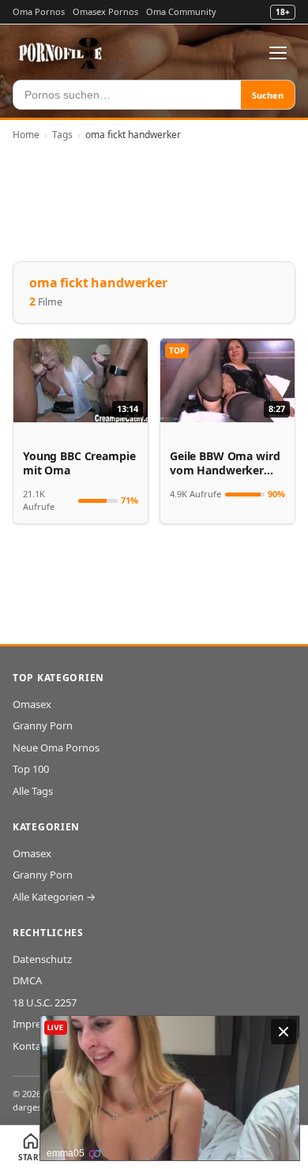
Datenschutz (42, 959)
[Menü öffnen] (278, 53)
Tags (62, 134)
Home (26, 134)
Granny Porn (43, 725)
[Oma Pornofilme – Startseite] (61, 52)
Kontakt (32, 1046)
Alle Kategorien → (54, 897)
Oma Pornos (39, 11)
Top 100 (31, 769)
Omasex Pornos (105, 11)
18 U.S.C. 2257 (45, 1002)
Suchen (268, 95)
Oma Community (181, 11)
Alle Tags (33, 791)
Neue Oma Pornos (56, 747)
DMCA (27, 980)
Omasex (32, 704)
